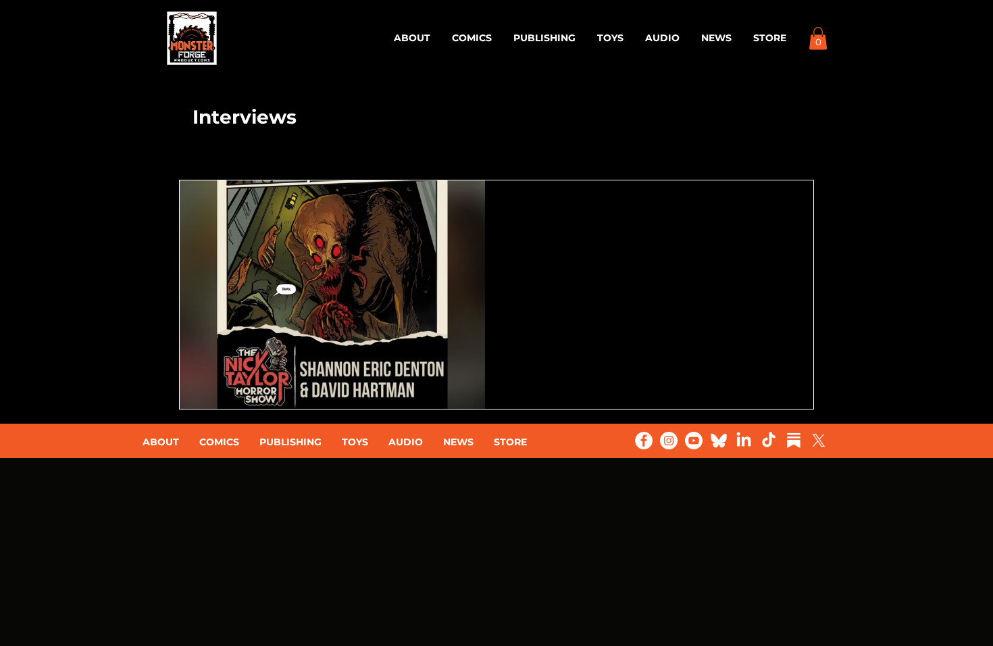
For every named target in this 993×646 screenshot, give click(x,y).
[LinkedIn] (744, 440)
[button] (818, 38)
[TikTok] (769, 440)
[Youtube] (694, 440)
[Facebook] (644, 440)
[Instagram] (669, 440)
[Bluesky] (719, 440)
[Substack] (794, 440)
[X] (819, 440)
